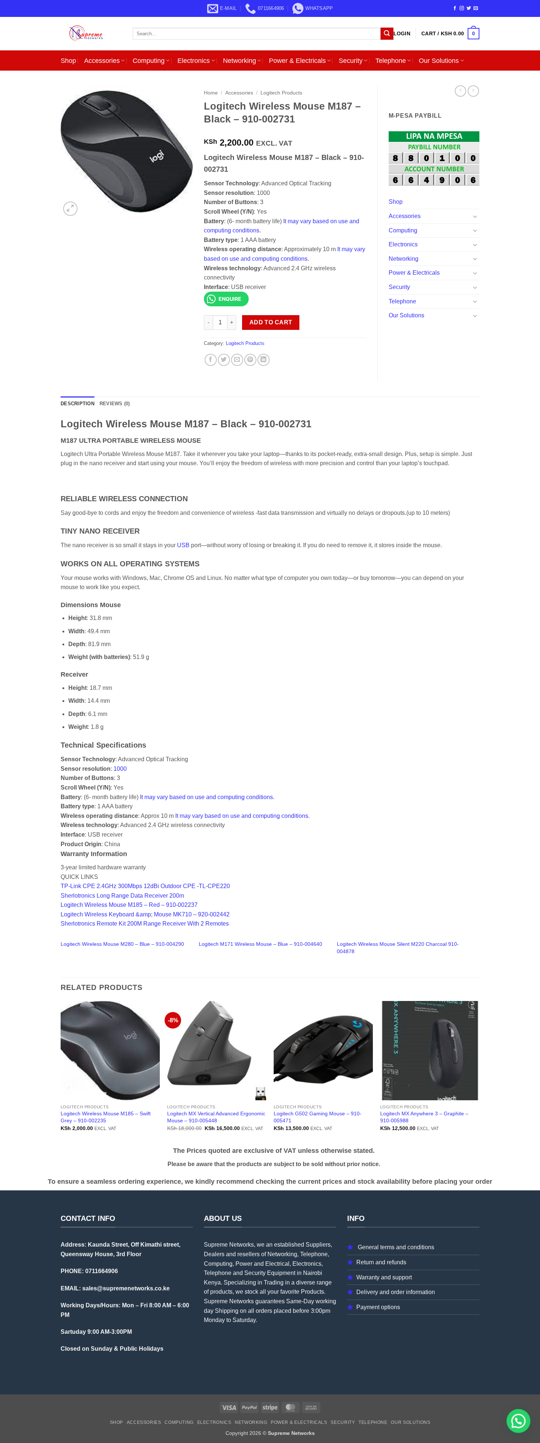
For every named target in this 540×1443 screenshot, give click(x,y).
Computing (149, 60)
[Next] (479, 1072)
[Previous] (60, 1072)
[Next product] (460, 91)
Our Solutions (439, 60)
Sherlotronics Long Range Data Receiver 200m (122, 895)
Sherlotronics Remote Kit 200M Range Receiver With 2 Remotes (145, 923)
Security (351, 60)
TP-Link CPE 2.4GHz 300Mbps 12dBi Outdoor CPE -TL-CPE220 (145, 886)
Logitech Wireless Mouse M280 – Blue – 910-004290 (122, 944)
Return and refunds (381, 1262)
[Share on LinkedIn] (264, 360)
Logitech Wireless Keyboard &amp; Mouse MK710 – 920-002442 (145, 914)
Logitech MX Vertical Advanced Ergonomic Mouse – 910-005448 (216, 1117)
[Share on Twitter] (224, 360)
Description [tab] (77, 403)
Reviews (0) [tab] (115, 403)
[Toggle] (475, 216)
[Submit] (387, 34)
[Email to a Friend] (237, 360)
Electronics (193, 60)
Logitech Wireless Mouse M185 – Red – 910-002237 (129, 905)
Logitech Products (281, 93)
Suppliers (318, 1244)
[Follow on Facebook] (455, 8)
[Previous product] (473, 91)
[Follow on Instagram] (462, 8)
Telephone (390, 60)
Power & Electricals (297, 60)
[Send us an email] (476, 8)
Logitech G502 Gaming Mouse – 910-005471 (317, 1117)
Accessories (102, 60)
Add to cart (270, 322)
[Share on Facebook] (211, 360)
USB (183, 545)
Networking (239, 60)
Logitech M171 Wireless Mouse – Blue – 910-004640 (260, 944)
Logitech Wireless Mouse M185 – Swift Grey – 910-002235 (106, 1117)
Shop (68, 60)
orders (264, 1311)
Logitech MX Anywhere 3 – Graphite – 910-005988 (424, 1117)
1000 (120, 769)
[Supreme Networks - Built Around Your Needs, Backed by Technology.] (91, 33)
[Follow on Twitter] (469, 8)
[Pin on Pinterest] (250, 360)
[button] (401, 33)
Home (211, 93)
